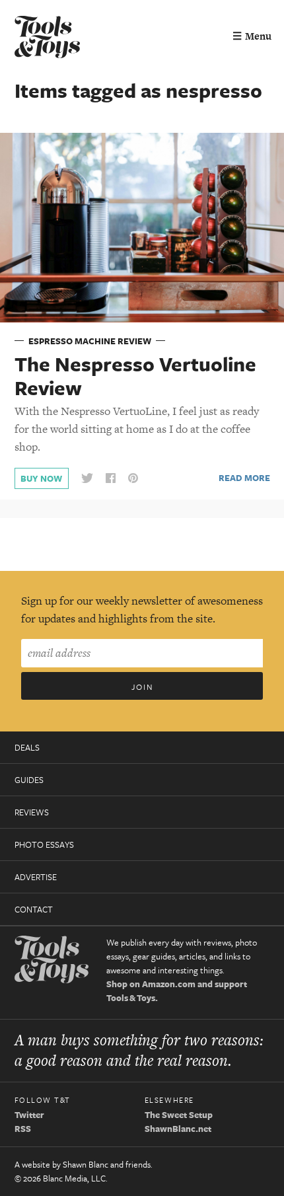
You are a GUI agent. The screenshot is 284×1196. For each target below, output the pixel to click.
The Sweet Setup (179, 1114)
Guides (29, 779)
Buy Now (41, 478)
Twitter (29, 1114)
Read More (244, 477)
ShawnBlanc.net (178, 1128)
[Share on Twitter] (87, 479)
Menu (251, 36)
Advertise (36, 876)
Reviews (32, 812)
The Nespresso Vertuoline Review (135, 376)
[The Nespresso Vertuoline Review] (142, 226)
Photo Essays (44, 844)
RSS (23, 1128)
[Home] (48, 38)
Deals (27, 747)
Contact (34, 909)
